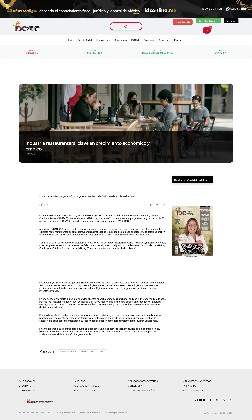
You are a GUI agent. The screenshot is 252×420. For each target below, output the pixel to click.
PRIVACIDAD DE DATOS (84, 390)
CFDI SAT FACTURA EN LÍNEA (142, 390)
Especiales (149, 40)
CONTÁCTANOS (27, 390)
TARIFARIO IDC (189, 385)
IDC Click (135, 40)
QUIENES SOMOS (27, 381)
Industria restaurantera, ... (191, 180)
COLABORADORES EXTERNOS (143, 381)
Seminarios (230, 21)
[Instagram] (217, 400)
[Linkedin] (230, 400)
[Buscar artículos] (126, 26)
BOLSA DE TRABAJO (192, 390)
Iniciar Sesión (182, 22)
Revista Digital (85, 40)
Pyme (103, 351)
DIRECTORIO (25, 385)
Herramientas (103, 40)
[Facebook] (210, 400)
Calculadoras (120, 40)
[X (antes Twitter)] (223, 400)
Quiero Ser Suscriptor (208, 21)
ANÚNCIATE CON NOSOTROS (196, 381)
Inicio (70, 40)
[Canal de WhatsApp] (236, 9)
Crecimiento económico (67, 351)
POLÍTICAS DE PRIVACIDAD (86, 385)
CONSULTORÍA (135, 385)
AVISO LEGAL (80, 381)
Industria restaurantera (88, 351)
